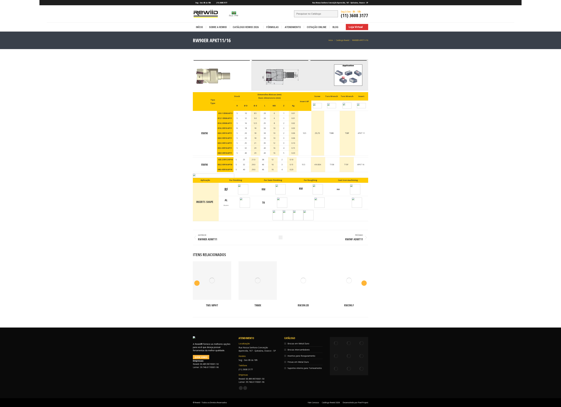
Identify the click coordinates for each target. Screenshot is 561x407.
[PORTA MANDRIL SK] (349, 343)
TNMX (257, 305)
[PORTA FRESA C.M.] (336, 369)
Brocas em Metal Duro (298, 343)
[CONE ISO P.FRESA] (349, 369)
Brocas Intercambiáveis (299, 349)
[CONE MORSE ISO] (336, 356)
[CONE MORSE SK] (361, 369)
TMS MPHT (212, 305)
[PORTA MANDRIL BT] (361, 343)
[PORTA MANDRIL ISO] (349, 356)
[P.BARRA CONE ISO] (361, 356)
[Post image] (212, 280)
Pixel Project (363, 402)
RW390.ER (303, 305)
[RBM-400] (336, 343)
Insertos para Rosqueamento (301, 355)
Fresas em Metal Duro (298, 362)
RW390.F (349, 305)
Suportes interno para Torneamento (305, 368)
